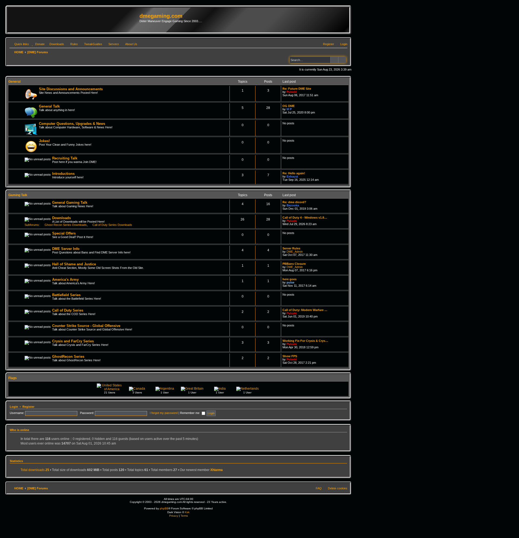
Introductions (63, 174)
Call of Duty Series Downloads (112, 224)
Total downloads (35, 470)
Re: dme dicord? (294, 202)
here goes (289, 279)
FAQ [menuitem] (319, 488)
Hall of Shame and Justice (74, 264)
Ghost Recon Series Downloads (66, 224)
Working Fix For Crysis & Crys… (305, 340)
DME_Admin (295, 251)
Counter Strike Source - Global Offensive (86, 326)
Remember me (190, 413)
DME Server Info (65, 249)
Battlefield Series (66, 295)
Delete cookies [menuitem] (337, 488)
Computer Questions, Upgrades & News (72, 124)
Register (28, 406)
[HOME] (74, 20)
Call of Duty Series (67, 310)
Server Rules (291, 248)
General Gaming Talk (69, 203)
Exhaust (292, 176)
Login (14, 406)
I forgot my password (164, 413)
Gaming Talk (17, 195)
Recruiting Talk (64, 158)
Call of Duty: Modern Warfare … (304, 310)
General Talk (49, 106)
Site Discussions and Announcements (71, 89)
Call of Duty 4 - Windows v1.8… (304, 217)
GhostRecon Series (68, 357)
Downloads (61, 218)
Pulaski (292, 91)
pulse (290, 282)
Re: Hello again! (293, 173)
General (14, 81)
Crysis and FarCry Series (73, 341)
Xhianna (216, 470)
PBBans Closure (294, 263)
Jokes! (44, 141)
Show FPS (289, 356)
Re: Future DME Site (296, 88)
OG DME (288, 106)
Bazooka (293, 205)
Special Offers (64, 233)
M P (289, 109)
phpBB (164, 508)
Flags (12, 378)
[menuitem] (37, 44)
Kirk (187, 512)
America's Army (65, 280)
